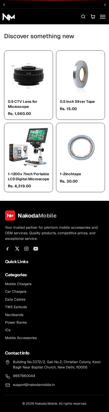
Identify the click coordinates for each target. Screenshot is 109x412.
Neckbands (14, 314)
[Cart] (92, 16)
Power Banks (16, 322)
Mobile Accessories (21, 338)
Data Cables (15, 299)
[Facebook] (7, 248)
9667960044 (24, 376)
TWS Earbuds (16, 307)
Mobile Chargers (18, 284)
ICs (7, 330)
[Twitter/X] (17, 248)
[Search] (83, 16)
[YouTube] (35, 248)
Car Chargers (15, 291)
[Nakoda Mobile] (8, 16)
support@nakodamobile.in (34, 384)
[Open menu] (102, 16)
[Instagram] (26, 248)
